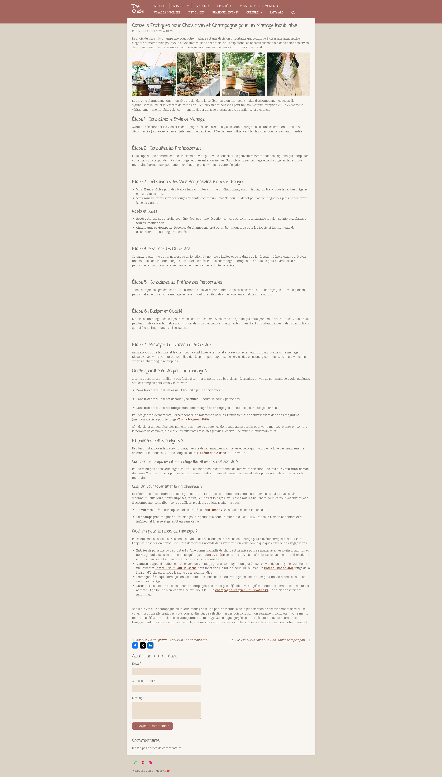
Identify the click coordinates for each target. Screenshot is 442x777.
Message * (139, 698)
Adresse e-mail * (143, 681)
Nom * (136, 663)
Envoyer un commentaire (152, 725)
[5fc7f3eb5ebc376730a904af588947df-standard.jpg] (198, 74)
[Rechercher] (293, 12)
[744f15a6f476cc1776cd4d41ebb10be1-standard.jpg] (243, 74)
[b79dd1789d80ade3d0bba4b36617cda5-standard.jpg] (153, 74)
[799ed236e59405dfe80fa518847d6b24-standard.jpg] (288, 74)
